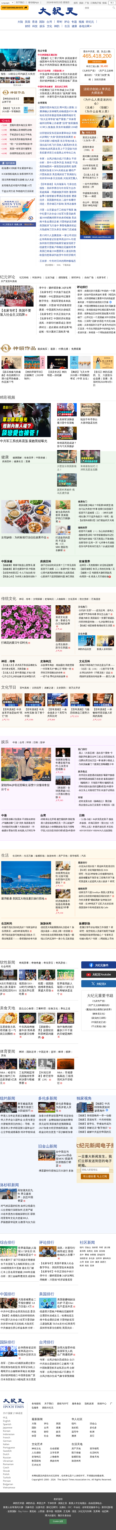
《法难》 (90, 107)
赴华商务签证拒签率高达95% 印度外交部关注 (27, 1351)
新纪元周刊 (52, 1507)
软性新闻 (7, 962)
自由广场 (88, 277)
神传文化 (36, 1448)
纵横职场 (40, 855)
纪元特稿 (24, 277)
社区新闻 (87, 1242)
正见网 (66, 1511)
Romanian (8, 1464)
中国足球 (43, 1051)
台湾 (49, 21)
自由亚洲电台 (95, 1503)
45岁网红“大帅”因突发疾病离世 (56, 137)
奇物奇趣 (36, 962)
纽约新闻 (10, 163)
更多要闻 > (50, 265)
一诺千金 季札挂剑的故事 (53, 676)
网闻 (58, 1435)
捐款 (81, 2)
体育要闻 (7, 1051)
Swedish (7, 1450)
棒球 (60, 1051)
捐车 (76, 2)
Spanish (7, 1424)
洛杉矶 (95, 1247)
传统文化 (90, 132)
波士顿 (107, 1247)
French (6, 1437)
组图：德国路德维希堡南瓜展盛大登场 (45, 987)
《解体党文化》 (98, 1013)
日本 (92, 1262)
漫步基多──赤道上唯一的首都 (55, 931)
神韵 (56, 26)
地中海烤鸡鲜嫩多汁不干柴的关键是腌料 (64, 1030)
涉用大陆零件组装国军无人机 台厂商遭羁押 (66, 1351)
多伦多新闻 (47, 1098)
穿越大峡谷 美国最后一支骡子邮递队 (96, 618)
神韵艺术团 (18, 1503)
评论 (66, 21)
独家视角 (84, 1098)
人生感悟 (36, 1452)
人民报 (41, 1511)
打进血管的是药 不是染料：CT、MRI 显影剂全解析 (63, 544)
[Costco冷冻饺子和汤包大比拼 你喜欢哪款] (18, 60)
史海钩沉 (49, 598)
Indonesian (8, 1434)
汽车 (83, 855)
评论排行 (82, 287)
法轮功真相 (100, 79)
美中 (82, 1255)
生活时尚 (17, 855)
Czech (6, 1467)
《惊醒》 (104, 107)
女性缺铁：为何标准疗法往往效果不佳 (23, 537)
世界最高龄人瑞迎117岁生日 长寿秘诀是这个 (27, 1251)
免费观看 (76, 348)
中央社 (77, 1507)
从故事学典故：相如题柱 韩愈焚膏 (57, 665)
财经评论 (76, 277)
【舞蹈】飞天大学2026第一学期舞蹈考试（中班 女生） (80, 375)
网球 (21, 1051)
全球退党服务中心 (91, 1507)
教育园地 (36, 1460)
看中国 (49, 1511)
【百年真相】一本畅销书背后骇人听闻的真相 (102, 712)
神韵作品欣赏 (84, 649)
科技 (35, 26)
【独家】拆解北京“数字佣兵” (92, 1128)
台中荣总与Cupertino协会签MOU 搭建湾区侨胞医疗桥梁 (64, 1158)
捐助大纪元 (47, 1407)
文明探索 (37, 598)
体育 (34, 1435)
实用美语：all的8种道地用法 (15, 931)
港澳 (58, 1427)
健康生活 (18, 461)
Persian (7, 1480)
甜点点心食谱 (26, 1008)
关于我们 (20, 2)
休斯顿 (93, 1255)
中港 (15, 742)
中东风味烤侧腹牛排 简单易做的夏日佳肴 (27, 1030)
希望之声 (41, 1503)
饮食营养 (28, 457)
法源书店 (40, 1507)
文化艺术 (37, 1444)
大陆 (20, 21)
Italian (6, 1444)
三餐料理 (41, 1008)
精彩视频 (7, 397)
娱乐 (42, 26)
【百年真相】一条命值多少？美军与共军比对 (57, 712)
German (7, 1440)
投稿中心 (101, 1403)
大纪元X (101, 984)
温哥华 (99, 1258)
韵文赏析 (84, 598)
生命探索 (54, 1448)
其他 (3, 1055)
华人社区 (77, 1419)
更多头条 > (18, 85)
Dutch (6, 1454)
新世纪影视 (107, 1507)
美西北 (90, 1251)
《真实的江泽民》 (98, 1017)
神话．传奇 (25, 598)
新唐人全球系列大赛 (13, 1507)
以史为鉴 (50, 277)
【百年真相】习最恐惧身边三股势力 (79, 711)
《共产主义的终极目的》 (99, 1005)
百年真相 (24, 687)
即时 (59, 21)
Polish (6, 1474)
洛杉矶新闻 (9, 1184)
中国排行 (7, 1293)
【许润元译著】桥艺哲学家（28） (45, 1076)
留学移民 (74, 855)
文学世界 (54, 1452)
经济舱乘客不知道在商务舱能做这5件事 (63, 904)
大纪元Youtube (101, 974)
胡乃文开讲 (74, 687)
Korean (6, 1430)
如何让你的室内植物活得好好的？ (95, 896)
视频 (81, 21)
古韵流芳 (36, 687)
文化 (49, 26)
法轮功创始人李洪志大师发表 (97, 91)
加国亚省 (84, 1258)
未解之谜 (48, 687)
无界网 (96, 1511)
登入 (112, 3)
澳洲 (97, 1262)
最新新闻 (37, 1419)
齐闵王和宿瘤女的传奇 (52, 672)
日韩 (35, 742)
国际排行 (7, 1342)
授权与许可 (62, 1403)
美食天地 (7, 1007)
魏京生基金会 (64, 1515)
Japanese (7, 1427)
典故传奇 (54, 1460)
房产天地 (63, 855)
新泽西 (83, 1251)
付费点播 (63, 348)
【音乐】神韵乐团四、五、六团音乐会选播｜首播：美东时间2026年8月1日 (102, 379)
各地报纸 (36, 1403)
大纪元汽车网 (84, 1511)
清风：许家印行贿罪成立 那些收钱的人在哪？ (66, 1251)
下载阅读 (67, 265)
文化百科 (72, 598)
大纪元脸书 (101, 965)
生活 (67, 26)
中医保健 (40, 457)
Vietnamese (9, 1487)
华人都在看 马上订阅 (95, 1176)
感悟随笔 (63, 277)
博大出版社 (50, 1515)
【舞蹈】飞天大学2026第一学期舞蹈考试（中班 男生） (11, 111)
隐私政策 (89, 1403)
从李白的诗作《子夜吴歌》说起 (95, 672)
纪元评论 (7, 276)
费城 (87, 1255)
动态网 (105, 1511)
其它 (92, 1435)
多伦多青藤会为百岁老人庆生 (63, 1107)
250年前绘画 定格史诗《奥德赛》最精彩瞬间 (90, 168)
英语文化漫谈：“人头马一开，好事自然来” (90, 140)
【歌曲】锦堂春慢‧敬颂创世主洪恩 (95, 625)
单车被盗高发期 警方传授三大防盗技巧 (26, 1107)
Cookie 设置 (58, 1521)
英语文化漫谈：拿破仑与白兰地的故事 (63, 620)
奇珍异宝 (48, 962)
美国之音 (62, 1503)
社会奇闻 (6, 966)
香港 (34, 21)
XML (59, 265)
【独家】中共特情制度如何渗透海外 (102, 1107)
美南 (96, 1251)
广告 (87, 2)
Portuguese (9, 1447)
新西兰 (103, 1262)
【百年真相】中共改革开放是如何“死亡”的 (12, 712)
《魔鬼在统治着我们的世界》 (98, 1009)
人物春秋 (60, 598)
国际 (42, 21)
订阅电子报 (95, 2)
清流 (74, 1511)
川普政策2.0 (58, 71)
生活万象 (28, 855)
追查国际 (12, 1511)
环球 (28, 742)
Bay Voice (22, 1511)
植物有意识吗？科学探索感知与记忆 (96, 535)
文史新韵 (61, 687)
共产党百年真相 (9, 281)
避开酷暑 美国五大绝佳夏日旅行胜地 (22, 898)
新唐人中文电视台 (78, 1503)
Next (32, 63)
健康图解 (17, 457)
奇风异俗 (60, 962)
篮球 (53, 1051)
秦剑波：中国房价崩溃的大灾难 (93, 302)
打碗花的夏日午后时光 (14, 642)
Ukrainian (8, 1460)
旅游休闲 (51, 855)
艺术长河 (36, 1464)
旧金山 (88, 1247)
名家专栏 (101, 277)
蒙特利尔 (107, 1258)
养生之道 (65, 1008)
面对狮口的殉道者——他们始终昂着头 (90, 159)
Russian (7, 1457)
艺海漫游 (95, 598)
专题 (74, 21)
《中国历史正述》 (98, 1022)
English (6, 1420)
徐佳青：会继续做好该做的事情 (56, 1120)
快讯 (7, 120)
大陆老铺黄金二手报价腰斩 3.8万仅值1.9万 (27, 1303)
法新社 (62, 1507)
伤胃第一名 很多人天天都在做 (94, 576)
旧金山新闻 (47, 1146)
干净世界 (51, 1503)
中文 (5, 1417)
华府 (101, 1247)
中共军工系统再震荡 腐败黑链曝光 (23, 441)
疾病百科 (6, 461)
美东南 (102, 1251)
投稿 (104, 2)
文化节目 (8, 687)
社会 (46, 1435)
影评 (42, 742)
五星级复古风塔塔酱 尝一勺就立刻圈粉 (8, 1030)
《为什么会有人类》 (97, 111)
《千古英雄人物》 (98, 1026)
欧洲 (82, 1265)
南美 (87, 1265)
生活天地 (77, 1444)
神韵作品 (30, 1503)
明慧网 (58, 1511)
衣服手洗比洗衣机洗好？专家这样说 (19, 927)
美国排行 (46, 1293)
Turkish (7, 1477)
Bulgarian (8, 1484)
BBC (70, 1507)
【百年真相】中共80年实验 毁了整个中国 (35, 712)
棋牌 (68, 1051)
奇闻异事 (24, 962)
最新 (52, 348)
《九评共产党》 (89, 70)
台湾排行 (46, 1342)
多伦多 (92, 1258)
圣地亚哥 (101, 1255)
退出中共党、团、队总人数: (97, 51)
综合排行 (7, 1242)
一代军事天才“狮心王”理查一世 (56, 669)
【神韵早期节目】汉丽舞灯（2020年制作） (34, 375)
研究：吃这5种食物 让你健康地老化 (96, 874)
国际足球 (31, 1051)
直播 (28, 461)
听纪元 (90, 21)
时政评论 (37, 277)
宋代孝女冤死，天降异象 (14, 669)
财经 (27, 26)
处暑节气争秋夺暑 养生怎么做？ (94, 614)
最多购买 (42, 348)
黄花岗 (32, 1511)
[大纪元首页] (13, 1407)
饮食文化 (53, 1008)
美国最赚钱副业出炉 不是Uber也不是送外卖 (66, 1303)
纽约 (82, 1247)
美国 (27, 21)
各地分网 (84, 26)
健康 (74, 26)
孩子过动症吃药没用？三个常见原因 (58, 565)
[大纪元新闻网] (58, 12)
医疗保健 (76, 1452)
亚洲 (92, 1265)
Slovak (6, 1470)
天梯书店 (29, 1507)
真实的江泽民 (61, 87)
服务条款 (76, 1403)
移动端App (33, 2)
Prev (4, 63)
